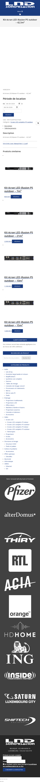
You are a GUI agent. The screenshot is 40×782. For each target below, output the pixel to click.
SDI (7, 469)
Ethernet (9, 466)
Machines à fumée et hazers (15, 407)
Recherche (26, 358)
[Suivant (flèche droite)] (2, 781)
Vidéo (6, 417)
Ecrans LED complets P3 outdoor (18, 424)
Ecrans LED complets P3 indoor (17, 422)
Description (8, 126)
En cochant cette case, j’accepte (20, 765)
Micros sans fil (10, 393)
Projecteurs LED (11, 403)
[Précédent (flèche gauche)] (1, 781)
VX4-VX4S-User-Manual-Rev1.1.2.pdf (15, 143)
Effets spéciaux (9, 454)
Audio (6, 369)
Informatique (8, 461)
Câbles (6, 464)
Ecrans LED (9, 420)
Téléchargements (10, 128)
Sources (8, 381)
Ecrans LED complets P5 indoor (17, 427)
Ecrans (8, 436)
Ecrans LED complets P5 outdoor (22, 122)
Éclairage (7, 398)
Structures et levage (11, 441)
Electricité (7, 459)
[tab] (20, 126)
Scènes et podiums (10, 449)
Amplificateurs (10, 376)
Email (5, 761)
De (4, 104)
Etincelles (9, 456)
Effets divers (10, 405)
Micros (8, 391)
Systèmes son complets (14, 379)
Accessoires (10, 414)
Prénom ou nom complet (12, 755)
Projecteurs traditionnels (14, 400)
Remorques (11, 432)
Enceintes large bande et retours (17, 374)
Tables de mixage (12, 384)
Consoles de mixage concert (15, 386)
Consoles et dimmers (13, 412)
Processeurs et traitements (15, 388)
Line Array (9, 372)
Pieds (8, 395)
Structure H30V (11, 444)
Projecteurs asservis (13, 410)
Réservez (8, 115)
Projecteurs (10, 434)
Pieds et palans (11, 446)
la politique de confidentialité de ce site (20, 765)
